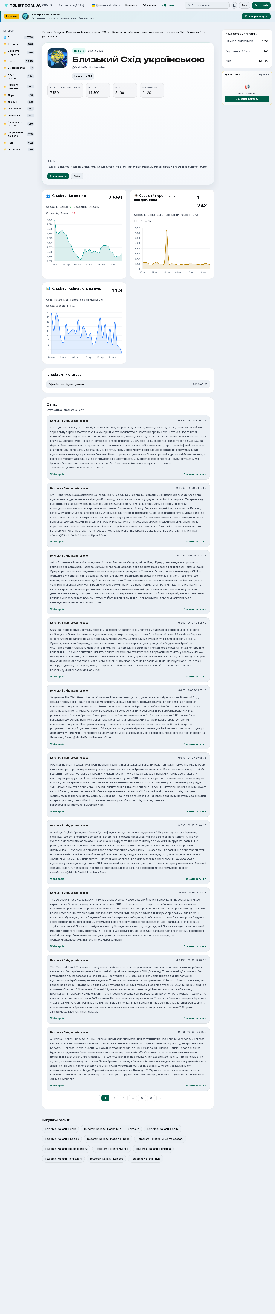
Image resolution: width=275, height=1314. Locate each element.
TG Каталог (149, 5)
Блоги (18, 60)
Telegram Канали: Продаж (62, 1138)
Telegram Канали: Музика (111, 1148)
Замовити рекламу (247, 98)
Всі (18, 37)
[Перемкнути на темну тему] (234, 5)
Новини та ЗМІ (174, 32)
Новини (130, 5)
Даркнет (18, 94)
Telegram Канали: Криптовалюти (66, 1148)
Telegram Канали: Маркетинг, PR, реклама (111, 1128)
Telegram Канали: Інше (146, 1158)
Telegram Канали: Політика (153, 1148)
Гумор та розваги (18, 86)
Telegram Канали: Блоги (60, 1128)
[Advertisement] (128, 128)
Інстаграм (18, 149)
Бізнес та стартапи (18, 52)
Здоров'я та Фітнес (18, 123)
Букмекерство (18, 67)
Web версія (57, 474)
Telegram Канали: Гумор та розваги (160, 1138)
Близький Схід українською (69, 420)
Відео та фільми (18, 76)
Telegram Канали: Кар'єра (106, 1158)
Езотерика (18, 108)
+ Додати (168, 5)
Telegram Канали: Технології (63, 1158)
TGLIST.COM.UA (31, 5)
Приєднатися (58, 176)
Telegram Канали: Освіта (163, 1128)
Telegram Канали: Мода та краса (107, 1138)
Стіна (77, 176)
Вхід (244, 5)
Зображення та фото (18, 134)
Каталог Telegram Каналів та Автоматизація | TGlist (76, 32)
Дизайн (18, 101)
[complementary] (137, 16)
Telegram (18, 43)
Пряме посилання (195, 474)
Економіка (18, 115)
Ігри (18, 142)
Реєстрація (261, 5)
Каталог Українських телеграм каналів (137, 32)
